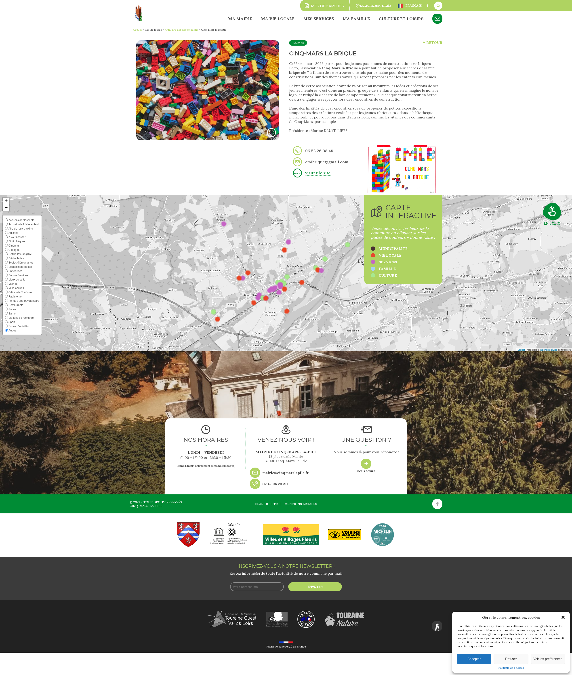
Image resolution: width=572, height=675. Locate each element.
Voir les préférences (547, 659)
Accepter (474, 659)
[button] (563, 617)
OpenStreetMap (548, 349)
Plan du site (266, 504)
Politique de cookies (511, 667)
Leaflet (521, 349)
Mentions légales (300, 504)
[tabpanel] (208, 90)
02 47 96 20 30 (275, 484)
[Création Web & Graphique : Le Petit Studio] (437, 626)
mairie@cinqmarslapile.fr (285, 472)
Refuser (511, 659)
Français (413, 6)
